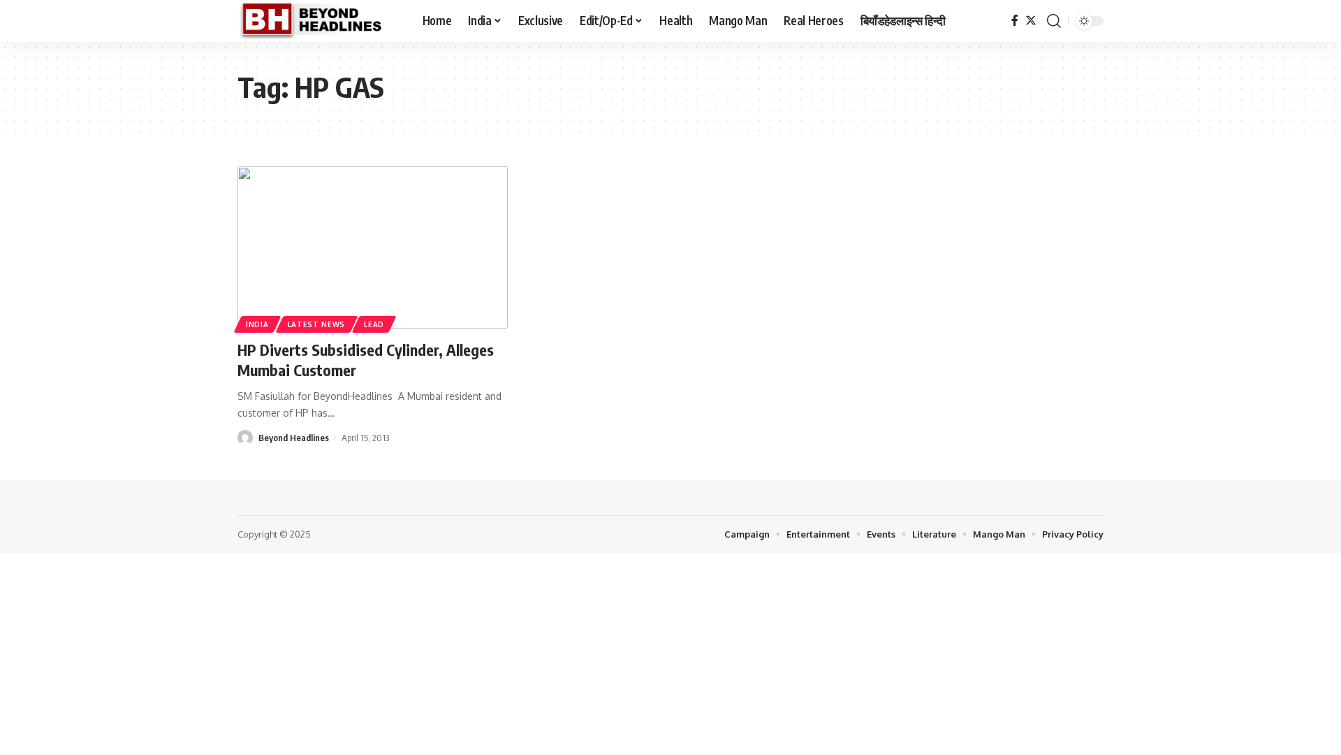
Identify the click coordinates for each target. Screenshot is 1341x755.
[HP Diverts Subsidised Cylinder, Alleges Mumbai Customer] (372, 247)
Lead (374, 324)
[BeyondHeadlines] (318, 21)
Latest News (317, 324)
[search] (1054, 21)
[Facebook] (1015, 20)
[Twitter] (1031, 20)
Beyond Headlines (293, 437)
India (257, 324)
